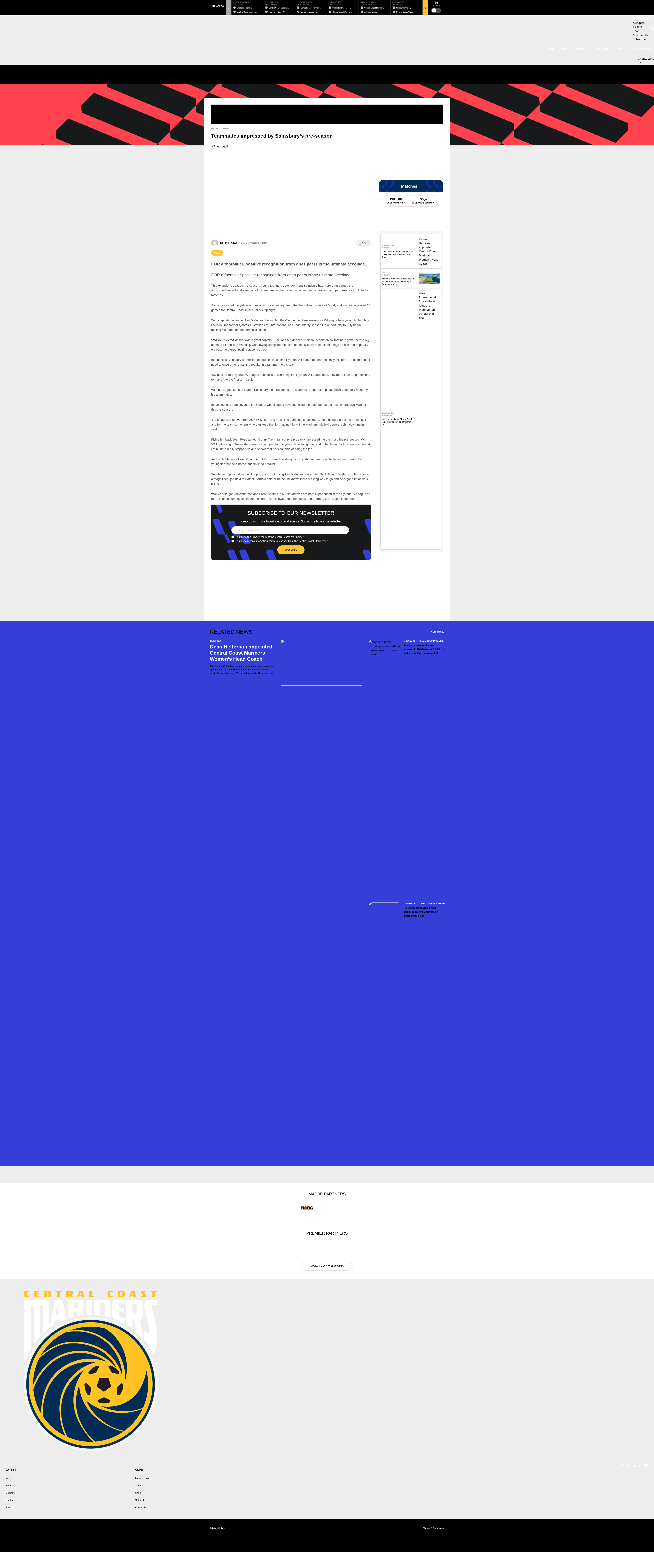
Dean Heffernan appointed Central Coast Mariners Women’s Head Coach (398, 254)
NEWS (551, 48)
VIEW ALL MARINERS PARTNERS (327, 1266)
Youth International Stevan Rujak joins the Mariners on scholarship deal (397, 422)
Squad (8, 1507)
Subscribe (291, 550)
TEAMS (563, 48)
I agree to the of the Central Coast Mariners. (270, 536)
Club (619, 48)
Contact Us (141, 1507)
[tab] (396, 201)
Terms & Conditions (433, 1528)
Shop (138, 1492)
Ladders (9, 1500)
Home (214, 128)
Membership (142, 1478)
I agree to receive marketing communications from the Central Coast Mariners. (282, 541)
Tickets (139, 1485)
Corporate (600, 48)
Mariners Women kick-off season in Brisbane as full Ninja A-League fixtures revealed (398, 281)
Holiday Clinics (641, 48)
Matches (10, 1492)
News (225, 128)
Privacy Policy (259, 536)
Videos (580, 48)
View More (437, 631)
